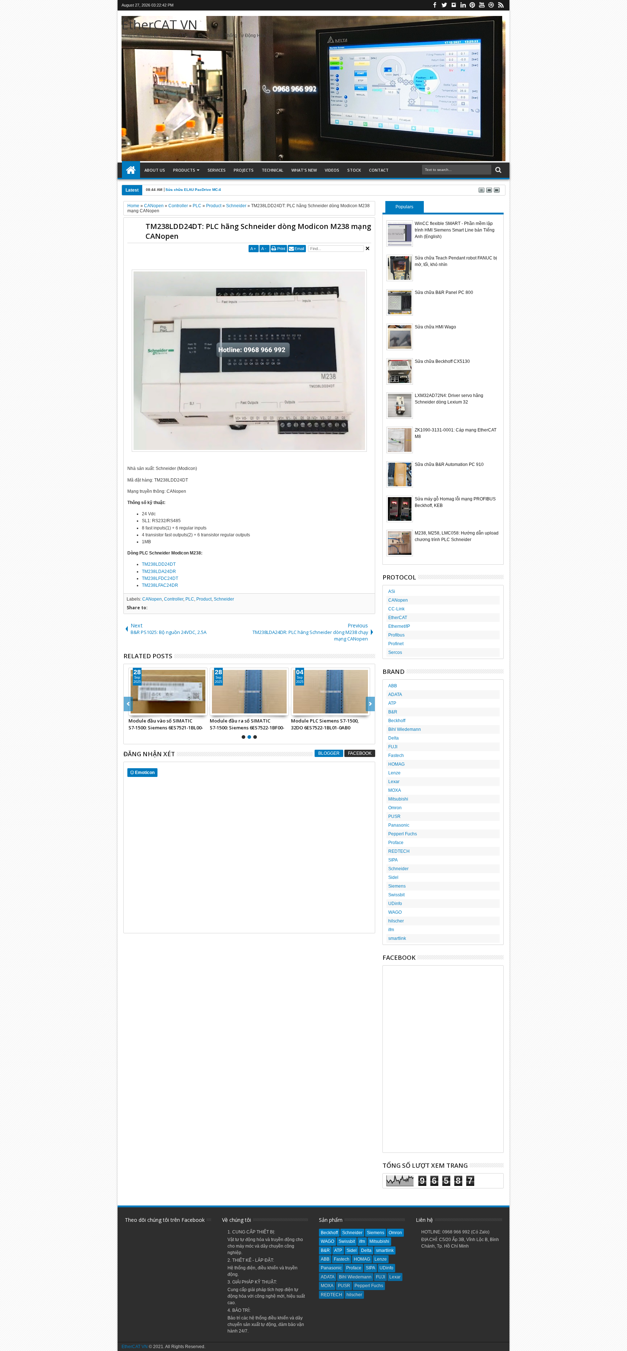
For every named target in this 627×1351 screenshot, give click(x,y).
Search (497, 170)
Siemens (397, 886)
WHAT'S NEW (304, 170)
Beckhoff (396, 720)
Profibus (396, 635)
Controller (173, 599)
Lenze (394, 772)
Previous (370, 704)
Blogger (329, 753)
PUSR (394, 816)
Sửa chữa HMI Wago (435, 326)
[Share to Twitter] (142, 709)
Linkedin (463, 5)
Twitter (444, 5)
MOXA (394, 790)
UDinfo (395, 903)
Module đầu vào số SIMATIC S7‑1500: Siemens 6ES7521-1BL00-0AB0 (165, 723)
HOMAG (396, 764)
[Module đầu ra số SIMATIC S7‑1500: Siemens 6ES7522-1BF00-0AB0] (249, 691)
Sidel (393, 877)
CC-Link (396, 608)
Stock (354, 170)
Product (204, 599)
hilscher (396, 921)
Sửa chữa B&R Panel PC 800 (444, 292)
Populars (404, 206)
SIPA (393, 860)
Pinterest (472, 5)
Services (217, 170)
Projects (244, 170)
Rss (500, 5)
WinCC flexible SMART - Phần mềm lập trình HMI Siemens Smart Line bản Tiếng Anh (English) (455, 230)
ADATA (395, 694)
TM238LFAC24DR (160, 585)
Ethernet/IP (399, 626)
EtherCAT (397, 617)
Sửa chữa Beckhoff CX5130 (442, 361)
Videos (332, 170)
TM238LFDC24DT (160, 578)
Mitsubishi (398, 799)
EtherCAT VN (159, 24)
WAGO (395, 912)
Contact (379, 170)
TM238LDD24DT (159, 564)
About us (154, 170)
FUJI (392, 746)
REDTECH (399, 851)
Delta (393, 738)
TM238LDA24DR (159, 571)
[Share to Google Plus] (150, 709)
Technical (272, 170)
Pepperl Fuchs (402, 833)
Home (131, 170)
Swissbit (396, 894)
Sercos (395, 652)
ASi (391, 591)
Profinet (395, 643)
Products (184, 170)
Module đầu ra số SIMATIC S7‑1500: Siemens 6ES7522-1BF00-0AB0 (247, 723)
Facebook (434, 5)
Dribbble (491, 5)
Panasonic (398, 825)
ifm (391, 929)
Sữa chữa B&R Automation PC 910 (449, 464)
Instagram (453, 5)
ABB (392, 685)
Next (128, 704)
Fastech (396, 755)
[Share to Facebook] (134, 709)
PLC (189, 599)
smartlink (397, 938)
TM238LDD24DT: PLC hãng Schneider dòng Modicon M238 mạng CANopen (258, 231)
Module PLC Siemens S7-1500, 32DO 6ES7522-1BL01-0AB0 (325, 723)
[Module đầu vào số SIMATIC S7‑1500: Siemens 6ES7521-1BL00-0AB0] (168, 691)
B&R (392, 712)
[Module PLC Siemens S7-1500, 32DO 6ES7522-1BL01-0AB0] (330, 691)
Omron (395, 807)
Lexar (393, 781)
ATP (392, 703)
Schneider (224, 599)
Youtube (482, 5)
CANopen (152, 599)
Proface (395, 842)
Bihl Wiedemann (404, 729)
